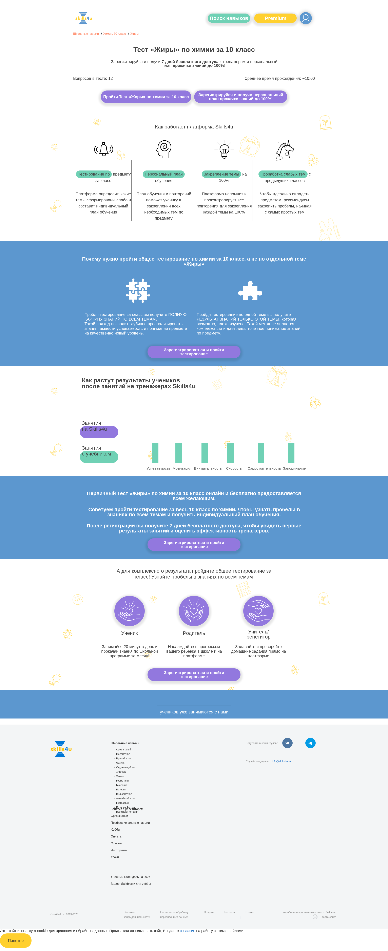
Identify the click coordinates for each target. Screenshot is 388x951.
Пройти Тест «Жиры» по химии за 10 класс (146, 97)
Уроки (115, 857)
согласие (187, 931)
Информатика (124, 794)
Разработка (288, 912)
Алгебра (121, 771)
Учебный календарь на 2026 (130, 876)
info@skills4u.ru (281, 761)
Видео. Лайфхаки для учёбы (131, 883)
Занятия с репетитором (127, 809)
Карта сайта (329, 916)
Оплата (116, 836)
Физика (120, 763)
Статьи (250, 912)
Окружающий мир (126, 767)
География (122, 803)
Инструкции (119, 850)
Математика (123, 754)
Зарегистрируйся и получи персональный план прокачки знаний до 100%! (240, 97)
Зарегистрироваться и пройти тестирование (194, 352)
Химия (120, 776)
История (121, 789)
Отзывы (116, 843)
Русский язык (123, 758)
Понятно (16, 940)
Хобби (115, 829)
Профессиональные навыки (130, 822)
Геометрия (122, 780)
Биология (121, 785)
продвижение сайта (310, 912)
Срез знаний (123, 749)
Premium (275, 18)
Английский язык (125, 798)
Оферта (209, 912)
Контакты (229, 912)
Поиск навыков (229, 18)
